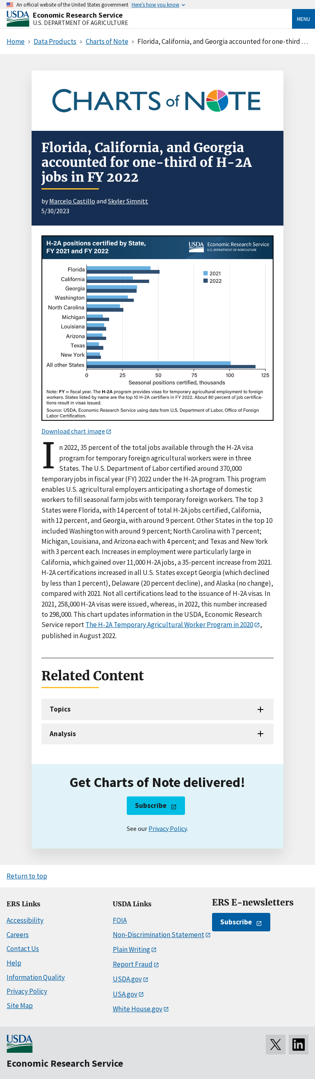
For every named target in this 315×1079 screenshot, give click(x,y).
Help (14, 962)
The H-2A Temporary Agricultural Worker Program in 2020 (169, 624)
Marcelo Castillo (72, 201)
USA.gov (125, 994)
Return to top (27, 876)
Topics (60, 709)
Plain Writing (131, 949)
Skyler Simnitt (128, 201)
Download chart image (73, 431)
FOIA (120, 920)
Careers (18, 934)
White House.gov (137, 1008)
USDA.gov (127, 978)
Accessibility (25, 920)
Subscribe (151, 805)
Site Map (20, 1005)
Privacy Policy (167, 828)
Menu (303, 19)
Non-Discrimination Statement (158, 934)
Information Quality (36, 977)
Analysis (63, 733)
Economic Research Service (78, 15)
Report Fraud (133, 964)
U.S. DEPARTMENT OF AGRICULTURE (80, 22)
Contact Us (23, 948)
